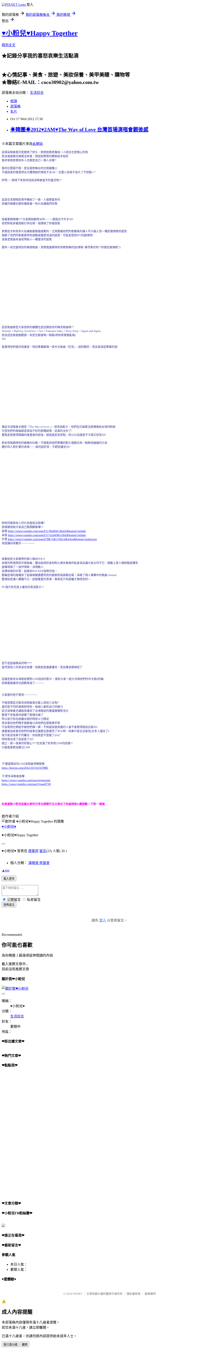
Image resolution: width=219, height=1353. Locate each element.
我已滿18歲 (10, 1344)
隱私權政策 (134, 1293)
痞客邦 (33, 851)
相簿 (13, 101)
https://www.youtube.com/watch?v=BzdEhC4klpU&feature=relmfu (47, 531)
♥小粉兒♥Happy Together (40, 33)
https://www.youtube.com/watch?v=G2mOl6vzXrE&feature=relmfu (47, 535)
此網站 (38, 144)
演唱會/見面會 (39, 863)
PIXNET (77, 1293)
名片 (13, 111)
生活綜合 (37, 92)
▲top (5, 870)
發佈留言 (9, 904)
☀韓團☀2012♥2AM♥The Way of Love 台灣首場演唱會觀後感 (79, 129)
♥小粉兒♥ (9, 826)
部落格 (15, 106)
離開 (24, 1344)
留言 (42, 851)
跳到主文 (8, 45)
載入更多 (9, 878)
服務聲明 (150, 1293)
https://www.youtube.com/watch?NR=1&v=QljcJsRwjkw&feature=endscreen (52, 539)
